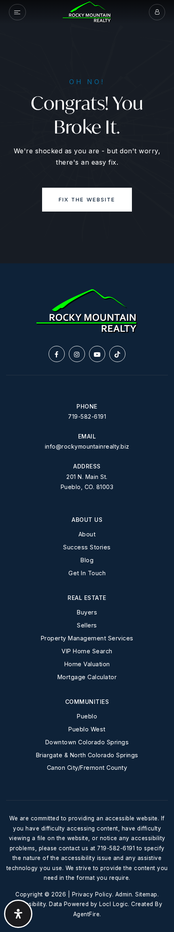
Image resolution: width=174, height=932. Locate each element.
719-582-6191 (87, 416)
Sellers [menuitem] (87, 625)
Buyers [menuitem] (87, 612)
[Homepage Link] (87, 11)
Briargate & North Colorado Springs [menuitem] (87, 755)
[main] (87, 131)
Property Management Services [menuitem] (87, 638)
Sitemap (146, 894)
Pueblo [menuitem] (87, 716)
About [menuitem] (87, 534)
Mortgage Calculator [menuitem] (87, 677)
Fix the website (87, 199)
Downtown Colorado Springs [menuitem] (87, 742)
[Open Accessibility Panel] (18, 914)
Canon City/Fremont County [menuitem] (87, 767)
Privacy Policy (92, 894)
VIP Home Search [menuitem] (87, 651)
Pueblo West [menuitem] (87, 729)
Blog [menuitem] (87, 560)
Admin (123, 894)
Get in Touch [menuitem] (87, 573)
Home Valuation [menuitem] (87, 664)
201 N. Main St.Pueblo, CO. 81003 (87, 481)
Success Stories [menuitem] (87, 547)
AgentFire (86, 914)
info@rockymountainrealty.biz (87, 446)
